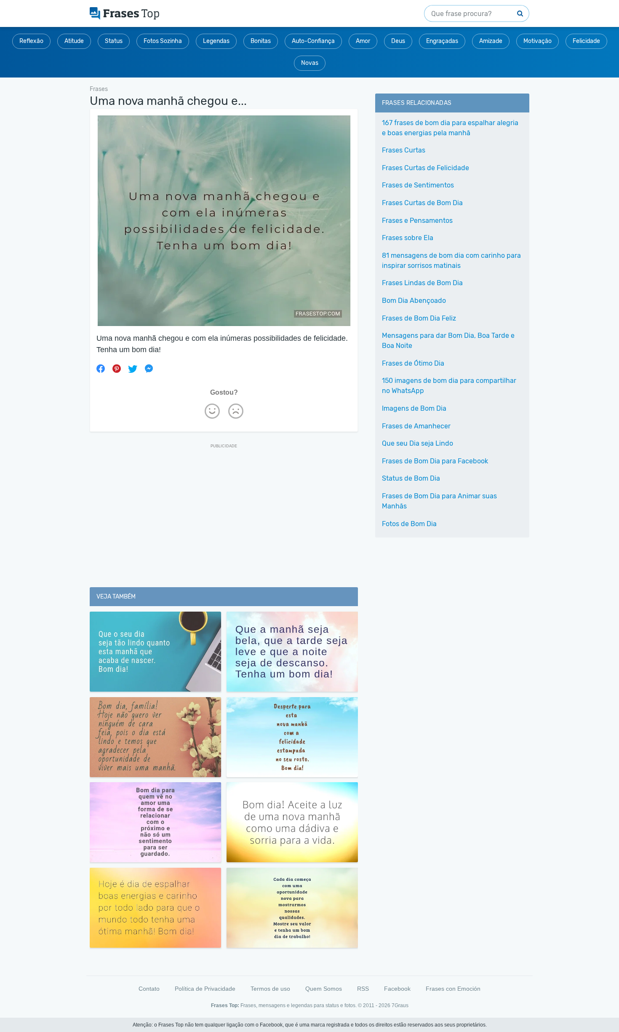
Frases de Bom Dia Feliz (419, 318)
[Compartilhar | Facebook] (100, 368)
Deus (398, 41)
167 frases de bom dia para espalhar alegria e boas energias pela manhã (450, 128)
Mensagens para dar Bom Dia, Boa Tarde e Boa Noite (448, 341)
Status (114, 41)
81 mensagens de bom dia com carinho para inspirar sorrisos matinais (451, 260)
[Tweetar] (132, 368)
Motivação (537, 41)
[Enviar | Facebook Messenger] (148, 368)
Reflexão (31, 41)
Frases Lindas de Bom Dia (422, 283)
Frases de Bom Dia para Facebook (435, 461)
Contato (149, 988)
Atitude (74, 41)
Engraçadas (442, 41)
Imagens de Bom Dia (414, 408)
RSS (363, 988)
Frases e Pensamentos (417, 221)
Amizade (490, 41)
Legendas (216, 41)
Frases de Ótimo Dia (413, 363)
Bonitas (261, 41)
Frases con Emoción (453, 988)
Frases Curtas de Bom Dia (422, 203)
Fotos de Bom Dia (409, 524)
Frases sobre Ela (407, 238)
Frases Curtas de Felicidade (425, 168)
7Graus (400, 1005)
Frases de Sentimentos (418, 185)
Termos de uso (270, 988)
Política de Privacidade (205, 988)
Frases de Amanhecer (416, 426)
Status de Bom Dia (411, 478)
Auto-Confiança (313, 41)
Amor (363, 41)
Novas (309, 63)
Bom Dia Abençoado (414, 301)
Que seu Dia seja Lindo (417, 443)
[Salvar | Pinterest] (116, 368)
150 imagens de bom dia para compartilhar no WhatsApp (449, 386)
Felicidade (586, 41)
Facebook (397, 988)
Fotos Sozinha (163, 41)
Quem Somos (323, 988)
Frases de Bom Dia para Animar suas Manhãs (439, 501)
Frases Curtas (403, 150)
